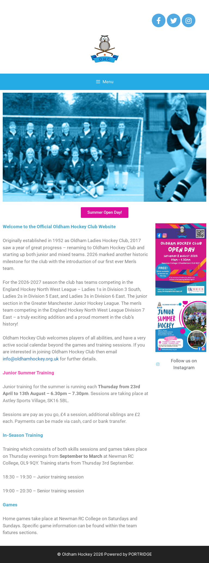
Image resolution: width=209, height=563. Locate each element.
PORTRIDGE (140, 554)
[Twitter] (173, 20)
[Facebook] (158, 20)
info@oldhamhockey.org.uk (31, 359)
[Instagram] (188, 20)
